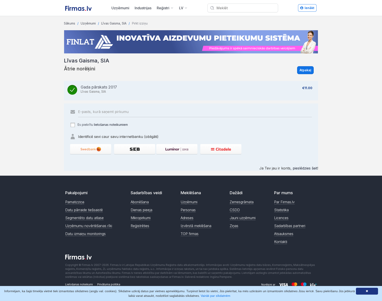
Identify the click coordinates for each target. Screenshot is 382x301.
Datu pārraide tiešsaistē (84, 210)
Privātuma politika (108, 284)
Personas (188, 210)
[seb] (134, 149)
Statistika (281, 210)
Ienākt (309, 8)
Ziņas (234, 226)
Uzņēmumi (120, 8)
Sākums (69, 23)
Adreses (187, 218)
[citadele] (220, 149)
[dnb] (176, 149)
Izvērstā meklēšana (196, 226)
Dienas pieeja (141, 210)
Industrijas (143, 8)
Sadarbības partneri (289, 226)
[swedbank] (90, 149)
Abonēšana (140, 202)
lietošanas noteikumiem (111, 124)
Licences (281, 218)
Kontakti (280, 241)
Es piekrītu (102, 124)
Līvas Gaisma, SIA (113, 23)
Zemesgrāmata (242, 202)
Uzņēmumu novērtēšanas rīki (88, 226)
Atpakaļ (305, 70)
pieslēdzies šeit (305, 168)
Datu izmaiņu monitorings (85, 233)
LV (181, 8)
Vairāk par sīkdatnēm (215, 295)
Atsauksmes (283, 233)
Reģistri (163, 8)
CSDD (235, 210)
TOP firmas (190, 233)
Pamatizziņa (74, 202)
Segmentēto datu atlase (84, 218)
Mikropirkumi (141, 218)
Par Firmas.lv (284, 202)
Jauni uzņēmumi (243, 218)
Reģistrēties (140, 226)
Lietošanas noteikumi (79, 284)
